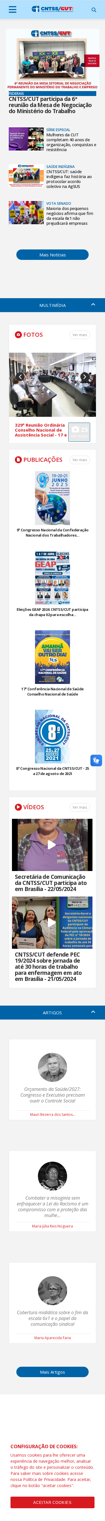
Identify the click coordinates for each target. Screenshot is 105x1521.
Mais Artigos (52, 1372)
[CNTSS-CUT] (52, 9)
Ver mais (80, 459)
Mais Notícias (52, 255)
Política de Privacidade (44, 1479)
